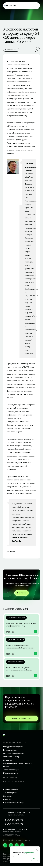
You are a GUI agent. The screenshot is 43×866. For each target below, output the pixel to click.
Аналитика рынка (10, 793)
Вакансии (7, 799)
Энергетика (7, 760)
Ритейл (6, 766)
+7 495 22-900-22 (13, 820)
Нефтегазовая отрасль (11, 773)
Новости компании (10, 789)
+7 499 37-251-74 (13, 824)
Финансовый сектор (11, 757)
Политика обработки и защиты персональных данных (15, 830)
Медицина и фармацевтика (14, 753)
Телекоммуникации (11, 770)
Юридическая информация (13, 803)
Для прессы (7, 796)
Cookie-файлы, (29, 852)
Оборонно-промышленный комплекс (17, 763)
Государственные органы (13, 747)
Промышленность (10, 750)
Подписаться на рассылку (21, 718)
